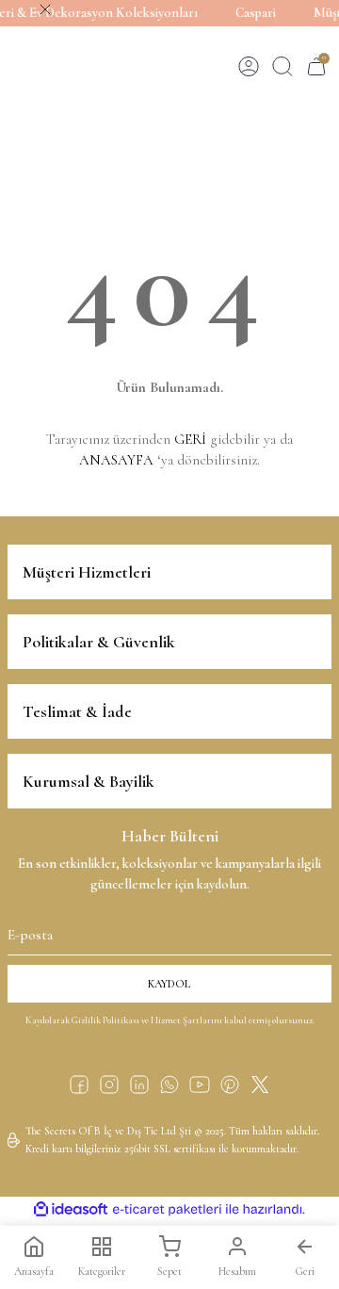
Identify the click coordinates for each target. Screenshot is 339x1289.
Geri (305, 1271)
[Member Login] (249, 66)
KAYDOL (169, 983)
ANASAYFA (116, 459)
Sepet (169, 1271)
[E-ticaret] (167, 1209)
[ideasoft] (70, 1209)
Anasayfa (34, 1271)
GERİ (190, 439)
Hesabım (237, 1271)
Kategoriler (101, 1271)
